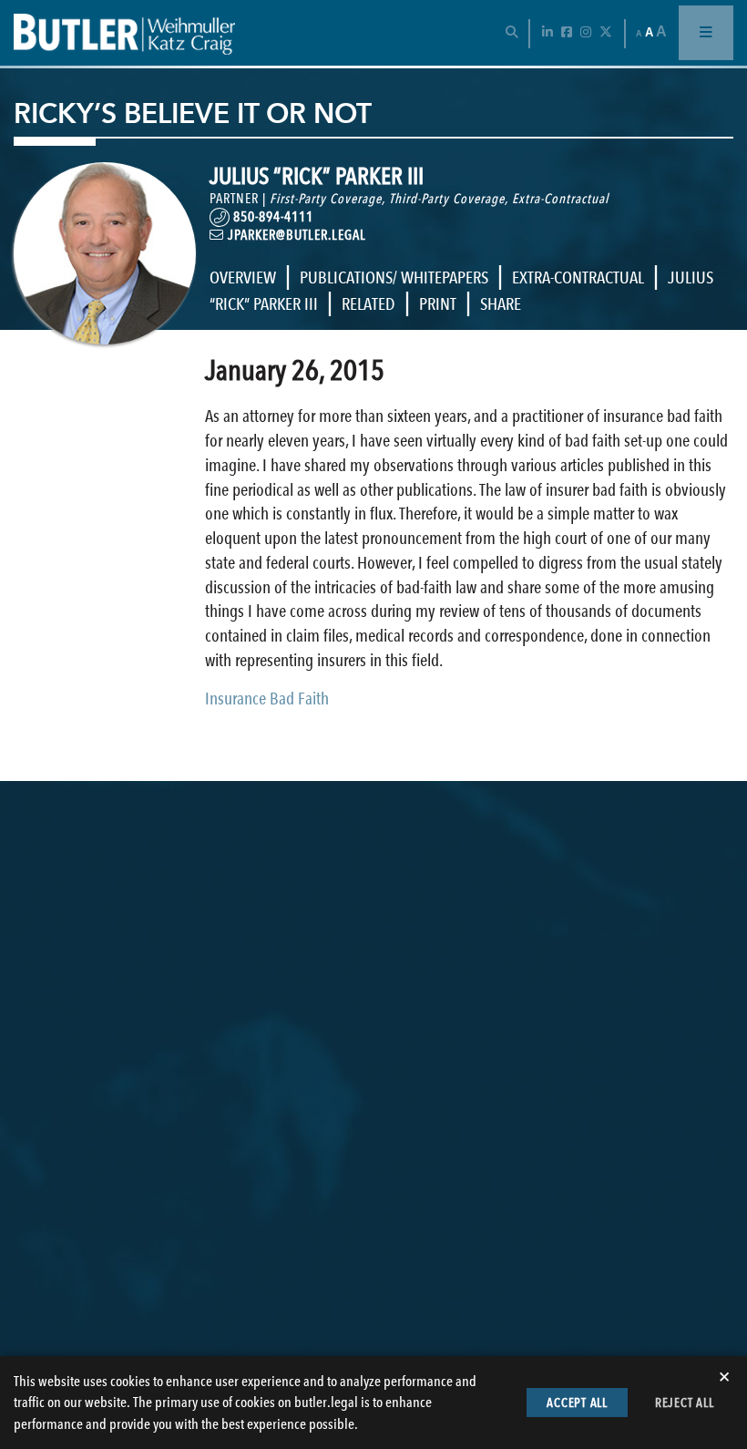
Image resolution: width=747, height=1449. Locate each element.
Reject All (684, 1402)
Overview (243, 277)
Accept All (577, 1402)
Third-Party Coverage (447, 198)
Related (368, 303)
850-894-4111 (271, 217)
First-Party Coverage (326, 198)
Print (437, 303)
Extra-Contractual (560, 198)
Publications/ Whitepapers (394, 277)
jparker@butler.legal (295, 235)
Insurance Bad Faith (267, 698)
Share (500, 303)
